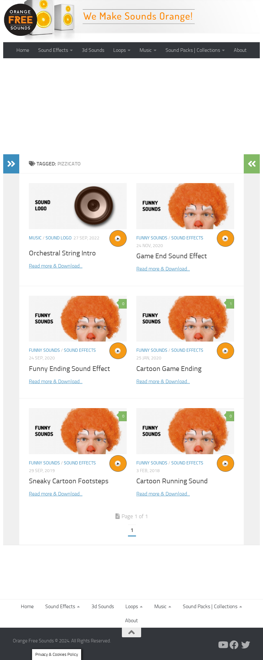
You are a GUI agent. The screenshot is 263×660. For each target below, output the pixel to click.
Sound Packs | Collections (192, 50)
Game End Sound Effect (171, 256)
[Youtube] (222, 644)
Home (22, 50)
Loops (119, 50)
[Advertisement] (131, 106)
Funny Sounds (151, 238)
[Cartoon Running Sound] (185, 431)
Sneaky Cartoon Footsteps (68, 481)
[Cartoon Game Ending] (185, 319)
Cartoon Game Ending (168, 369)
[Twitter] (245, 644)
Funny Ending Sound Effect (69, 369)
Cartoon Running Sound (172, 481)
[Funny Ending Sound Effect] (78, 319)
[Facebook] (234, 644)
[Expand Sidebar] (11, 163)
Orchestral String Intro (62, 253)
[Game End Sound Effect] (185, 206)
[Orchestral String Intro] (78, 206)
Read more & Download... (55, 266)
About (240, 50)
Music (146, 50)
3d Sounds (93, 50)
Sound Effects (53, 50)
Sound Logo (59, 238)
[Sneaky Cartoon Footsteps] (78, 431)
